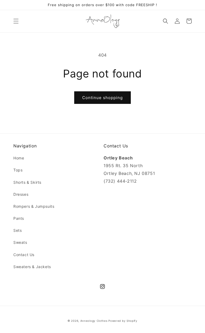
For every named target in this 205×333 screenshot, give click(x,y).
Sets (17, 230)
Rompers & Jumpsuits (33, 206)
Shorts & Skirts (27, 182)
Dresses (20, 194)
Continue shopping (102, 97)
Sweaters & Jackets (32, 266)
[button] (16, 21)
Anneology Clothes (94, 320)
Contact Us (23, 254)
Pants (18, 218)
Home (18, 158)
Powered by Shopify (122, 320)
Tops (17, 170)
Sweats (20, 242)
